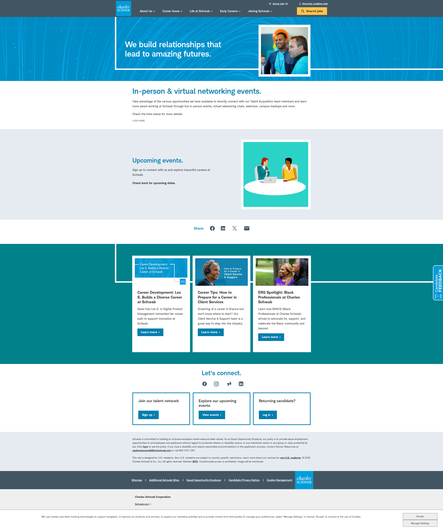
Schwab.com (142, 503)
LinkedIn (223, 228)
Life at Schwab (200, 11)
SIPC (195, 461)
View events (210, 415)
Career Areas (170, 11)
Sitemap (137, 480)
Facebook (212, 228)
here (145, 446)
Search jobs (314, 11)
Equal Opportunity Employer (204, 480)
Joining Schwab (258, 11)
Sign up (147, 415)
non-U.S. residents (290, 457)
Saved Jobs (280, 3)
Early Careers (229, 11)
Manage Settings (420, 523)
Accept (420, 516)
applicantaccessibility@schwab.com (151, 450)
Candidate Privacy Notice (244, 480)
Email (246, 228)
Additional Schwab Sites (164, 480)
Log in (266, 415)
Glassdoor (229, 383)
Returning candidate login (315, 3)
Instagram (216, 383)
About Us (146, 11)
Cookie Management (279, 480)
